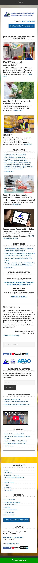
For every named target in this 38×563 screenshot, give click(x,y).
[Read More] (18, 110)
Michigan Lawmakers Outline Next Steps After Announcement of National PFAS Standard (19, 264)
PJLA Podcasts (9, 512)
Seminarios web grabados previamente (16, 402)
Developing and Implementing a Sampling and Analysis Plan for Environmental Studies (19, 254)
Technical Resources (10, 505)
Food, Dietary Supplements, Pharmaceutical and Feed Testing (17, 196)
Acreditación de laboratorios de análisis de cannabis (17, 102)
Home (6, 470)
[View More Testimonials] (11, 335)
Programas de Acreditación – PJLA (18, 229)
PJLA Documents (9, 500)
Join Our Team (8, 490)
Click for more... (9, 171)
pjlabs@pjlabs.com (13, 543)
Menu (20, 2)
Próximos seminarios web (12, 399)
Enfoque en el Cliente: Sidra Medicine (15, 441)
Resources (7, 480)
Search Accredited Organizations (14, 477)
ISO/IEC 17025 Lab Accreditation (13, 63)
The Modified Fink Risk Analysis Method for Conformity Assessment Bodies (18, 250)
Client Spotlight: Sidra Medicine (14, 157)
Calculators (7, 507)
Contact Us (7, 487)
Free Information (9, 515)
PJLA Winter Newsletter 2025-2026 (15, 160)
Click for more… (9, 446)
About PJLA (8, 472)
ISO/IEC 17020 (9, 135)
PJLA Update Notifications (12, 502)
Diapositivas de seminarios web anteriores (17, 404)
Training (6, 485)
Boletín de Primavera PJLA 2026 (15, 155)
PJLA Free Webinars (10, 510)
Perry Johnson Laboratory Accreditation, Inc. (19, 14)
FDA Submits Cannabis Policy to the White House (18, 259)
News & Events (9, 482)
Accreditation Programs (11, 475)
